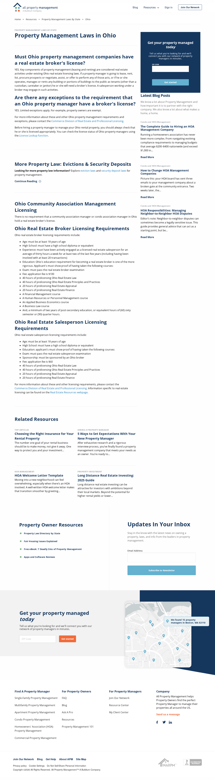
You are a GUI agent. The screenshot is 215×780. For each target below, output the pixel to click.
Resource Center (119, 705)
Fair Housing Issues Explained (40, 541)
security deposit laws (113, 170)
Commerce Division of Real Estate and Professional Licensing (87, 121)
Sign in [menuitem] (169, 7)
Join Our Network (119, 698)
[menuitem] (190, 7)
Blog (64, 705)
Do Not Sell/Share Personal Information (66, 765)
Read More (147, 157)
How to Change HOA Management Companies (165, 171)
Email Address (135, 550)
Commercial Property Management (36, 738)
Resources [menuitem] (150, 7)
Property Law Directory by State (42, 533)
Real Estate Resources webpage (69, 392)
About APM (66, 759)
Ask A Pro (67, 712)
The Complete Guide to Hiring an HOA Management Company (167, 128)
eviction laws (88, 170)
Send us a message (168, 714)
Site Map (81, 759)
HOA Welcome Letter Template (39, 475)
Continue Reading (26, 181)
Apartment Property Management (35, 712)
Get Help (51, 759)
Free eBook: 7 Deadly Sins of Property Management (53, 549)
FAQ (64, 698)
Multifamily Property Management (35, 705)
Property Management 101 (78, 726)
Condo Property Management (32, 719)
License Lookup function (33, 135)
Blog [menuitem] (135, 7)
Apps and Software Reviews (39, 556)
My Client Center (119, 712)
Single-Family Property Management (36, 698)
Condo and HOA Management (155, 122)
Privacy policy (20, 765)
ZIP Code (155, 64)
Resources (68, 719)
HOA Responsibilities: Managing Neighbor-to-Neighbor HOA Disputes (166, 211)
